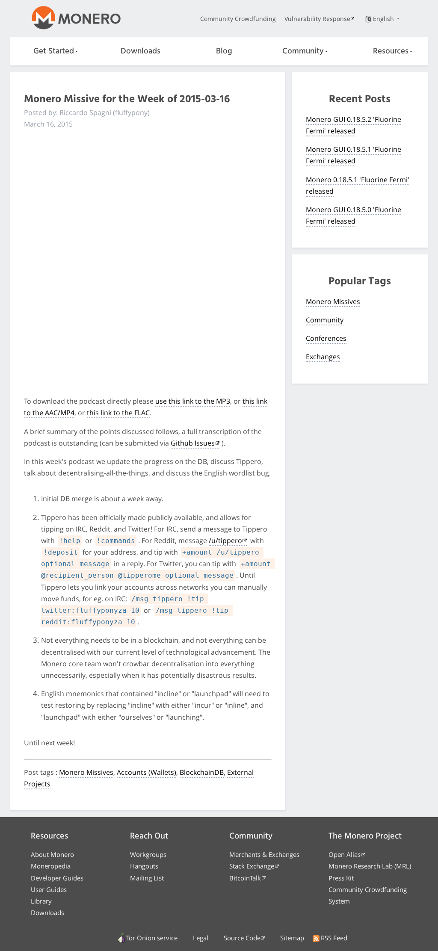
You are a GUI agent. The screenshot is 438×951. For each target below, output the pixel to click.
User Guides (49, 889)
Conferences (326, 338)
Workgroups (148, 854)
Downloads (140, 51)
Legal (200, 937)
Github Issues (193, 443)
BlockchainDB (202, 772)
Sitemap (292, 937)
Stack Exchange (251, 866)
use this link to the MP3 (192, 401)
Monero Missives (86, 772)
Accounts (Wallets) (146, 772)
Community (303, 51)
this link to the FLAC (118, 412)
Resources (390, 51)
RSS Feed (334, 937)
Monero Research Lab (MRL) (369, 866)
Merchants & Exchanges (264, 854)
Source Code (242, 937)
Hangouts (144, 866)
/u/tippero (225, 540)
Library (41, 901)
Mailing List (147, 878)
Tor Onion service (152, 937)
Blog (224, 51)
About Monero (52, 854)
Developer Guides (57, 878)
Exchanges (323, 356)
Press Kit (341, 878)
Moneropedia (51, 866)
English (384, 19)
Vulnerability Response (317, 19)
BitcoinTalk (245, 878)
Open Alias (344, 854)
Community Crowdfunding (238, 19)
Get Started (53, 51)
